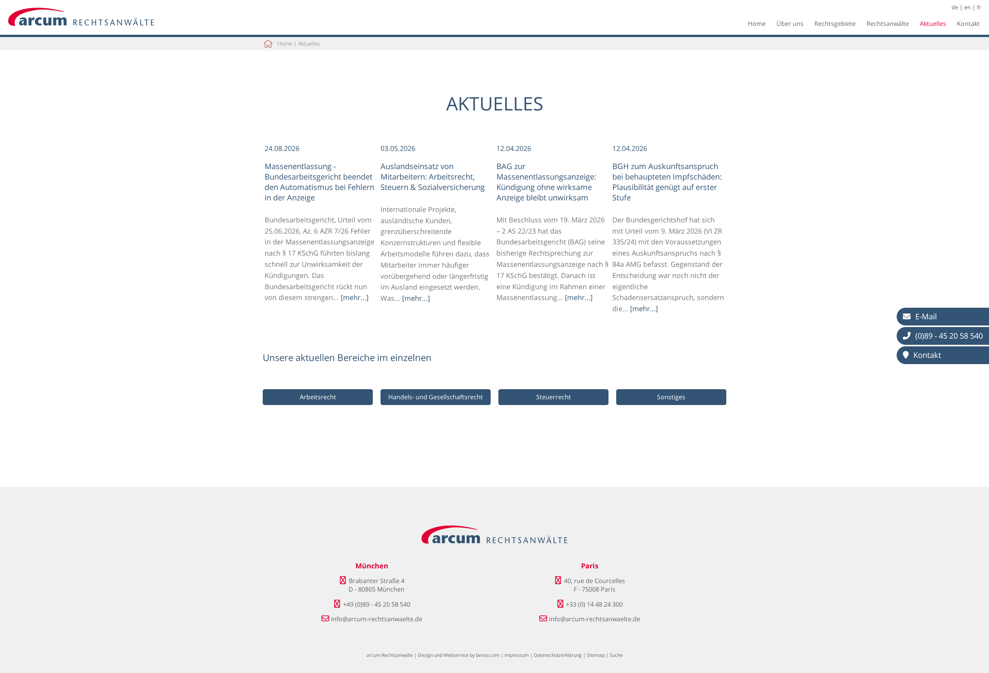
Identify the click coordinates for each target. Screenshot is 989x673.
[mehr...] (355, 297)
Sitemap (596, 655)
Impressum (517, 655)
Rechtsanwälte (888, 23)
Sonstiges (671, 397)
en (967, 7)
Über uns (790, 23)
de (955, 7)
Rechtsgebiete (835, 23)
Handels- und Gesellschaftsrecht (435, 397)
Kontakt (968, 23)
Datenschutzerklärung (558, 655)
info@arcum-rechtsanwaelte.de (376, 619)
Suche (616, 655)
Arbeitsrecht (318, 397)
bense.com (488, 655)
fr (979, 7)
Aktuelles (933, 23)
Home (757, 23)
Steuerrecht (553, 397)
